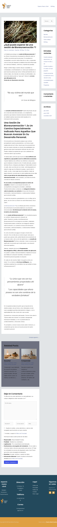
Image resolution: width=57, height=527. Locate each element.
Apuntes (17, 50)
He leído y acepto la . (16, 433)
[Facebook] (50, 492)
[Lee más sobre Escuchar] (12, 353)
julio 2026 (46, 110)
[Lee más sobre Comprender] (29, 353)
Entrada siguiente (34, 337)
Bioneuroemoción (48, 37)
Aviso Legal (35, 494)
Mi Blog (52, 6)
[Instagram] (53, 492)
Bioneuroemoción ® (11, 205)
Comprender (26, 361)
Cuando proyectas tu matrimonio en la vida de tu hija (48, 75)
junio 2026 (46, 113)
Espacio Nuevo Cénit (43, 6)
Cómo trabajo (47, 39)
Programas (46, 85)
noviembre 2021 (48, 115)
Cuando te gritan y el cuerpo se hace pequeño (48, 68)
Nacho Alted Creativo (51, 522)
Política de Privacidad (21, 433)
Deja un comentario (9, 50)
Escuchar (7, 361)
